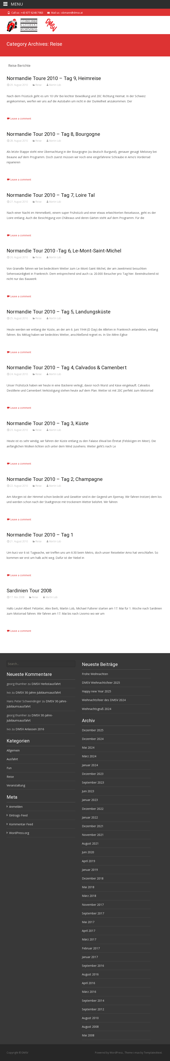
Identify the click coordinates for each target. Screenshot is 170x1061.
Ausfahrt (12, 759)
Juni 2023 (88, 791)
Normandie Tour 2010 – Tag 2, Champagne (55, 479)
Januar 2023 (90, 800)
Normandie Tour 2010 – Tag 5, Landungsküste (58, 312)
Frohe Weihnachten (95, 674)
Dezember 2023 (92, 774)
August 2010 (90, 1018)
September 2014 (93, 1000)
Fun (9, 768)
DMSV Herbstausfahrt (46, 684)
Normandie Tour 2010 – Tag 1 (40, 535)
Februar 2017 (91, 948)
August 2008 (90, 1027)
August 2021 (90, 843)
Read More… (16, 109)
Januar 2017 (90, 957)
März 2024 (89, 756)
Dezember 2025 (92, 730)
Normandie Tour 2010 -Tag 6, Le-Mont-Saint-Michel (64, 251)
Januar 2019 (90, 870)
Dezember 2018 (92, 878)
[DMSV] (32, 24)
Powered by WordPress (109, 1052)
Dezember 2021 (92, 826)
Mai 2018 (88, 887)
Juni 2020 (88, 852)
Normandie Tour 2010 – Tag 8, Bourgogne (53, 134)
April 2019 (88, 861)
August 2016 (90, 974)
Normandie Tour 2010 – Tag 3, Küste (48, 423)
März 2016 (89, 992)
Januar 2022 (90, 817)
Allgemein (13, 750)
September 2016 (93, 966)
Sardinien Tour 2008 (29, 591)
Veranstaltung (16, 785)
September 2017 (93, 913)
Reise (38, 85)
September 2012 (93, 1009)
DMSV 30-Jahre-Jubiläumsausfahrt (38, 692)
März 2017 (89, 939)
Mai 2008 (88, 1035)
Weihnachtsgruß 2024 (96, 709)
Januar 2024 (90, 765)
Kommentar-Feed (21, 824)
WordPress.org (19, 833)
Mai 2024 (88, 747)
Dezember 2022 (92, 809)
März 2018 (89, 896)
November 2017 (93, 905)
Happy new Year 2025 (96, 691)
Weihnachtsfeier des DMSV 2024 (104, 700)
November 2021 (93, 835)
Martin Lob (55, 85)
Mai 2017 (88, 922)
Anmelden (16, 807)
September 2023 (93, 782)
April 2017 (88, 931)
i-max (136, 1052)
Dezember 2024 (92, 739)
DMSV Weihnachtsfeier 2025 (101, 683)
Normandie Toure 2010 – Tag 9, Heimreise (54, 78)
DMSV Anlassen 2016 (30, 729)
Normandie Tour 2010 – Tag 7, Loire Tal (51, 195)
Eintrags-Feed (18, 815)
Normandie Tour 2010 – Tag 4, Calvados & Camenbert (67, 367)
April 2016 (88, 983)
